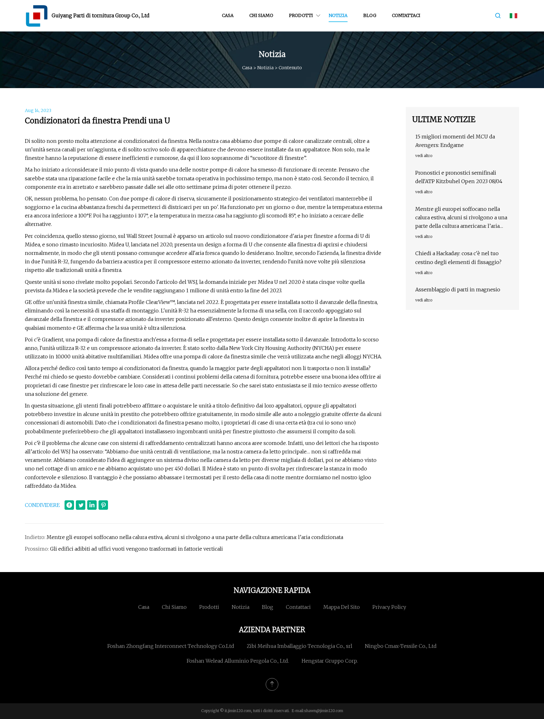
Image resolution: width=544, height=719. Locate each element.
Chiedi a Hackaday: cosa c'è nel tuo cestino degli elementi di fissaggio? (458, 257)
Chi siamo (261, 15)
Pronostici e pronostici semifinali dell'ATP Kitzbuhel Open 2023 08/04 (458, 177)
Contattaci (406, 15)
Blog (369, 15)
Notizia (338, 15)
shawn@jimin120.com (323, 710)
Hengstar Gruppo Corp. (330, 661)
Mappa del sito (341, 607)
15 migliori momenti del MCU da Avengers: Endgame (455, 140)
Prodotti (301, 15)
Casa (228, 15)
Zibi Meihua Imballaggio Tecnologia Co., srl (299, 646)
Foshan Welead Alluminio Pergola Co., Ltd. (238, 661)
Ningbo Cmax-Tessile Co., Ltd (401, 646)
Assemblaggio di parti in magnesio (457, 289)
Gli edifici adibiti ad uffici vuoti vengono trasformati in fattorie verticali (136, 549)
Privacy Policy (389, 607)
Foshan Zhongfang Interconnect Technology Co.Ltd (170, 646)
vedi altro (423, 155)
